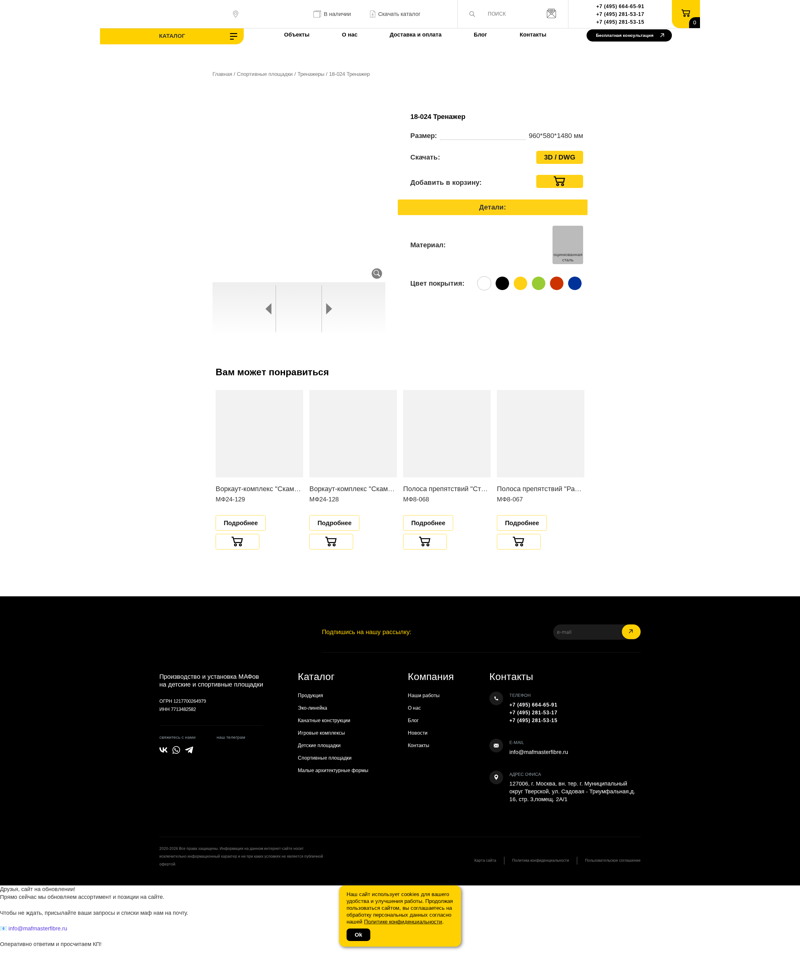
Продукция (310, 695)
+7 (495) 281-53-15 (620, 22)
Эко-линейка (312, 708)
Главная (222, 74)
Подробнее (241, 523)
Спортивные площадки (265, 74)
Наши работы (424, 695)
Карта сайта (485, 860)
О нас (350, 35)
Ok (358, 935)
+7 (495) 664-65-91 (620, 6)
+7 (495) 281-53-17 (620, 14)
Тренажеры (311, 74)
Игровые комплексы (321, 733)
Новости (418, 733)
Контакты (533, 35)
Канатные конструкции (324, 720)
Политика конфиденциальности (540, 860)
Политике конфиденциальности (403, 922)
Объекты (296, 35)
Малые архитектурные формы (333, 770)
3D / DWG (559, 157)
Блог (480, 35)
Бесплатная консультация (624, 35)
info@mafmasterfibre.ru (538, 752)
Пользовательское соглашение (613, 860)
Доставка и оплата (416, 35)
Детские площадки (319, 745)
